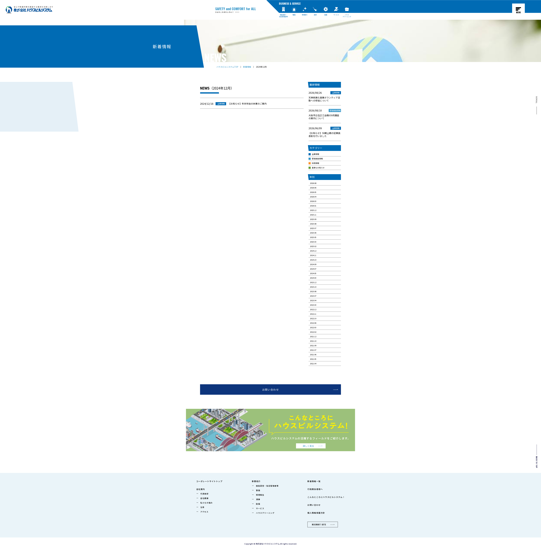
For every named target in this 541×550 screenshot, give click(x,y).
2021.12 (313, 336)
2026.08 (313, 183)
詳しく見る (308, 446)
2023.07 (313, 296)
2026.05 (313, 192)
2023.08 (313, 291)
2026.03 (313, 201)
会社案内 (200, 489)
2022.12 (313, 309)
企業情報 (315, 154)
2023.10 (313, 287)
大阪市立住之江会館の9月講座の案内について (324, 117)
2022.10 (313, 318)
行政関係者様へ (315, 489)
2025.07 (313, 228)
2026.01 (313, 206)
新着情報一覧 (314, 481)
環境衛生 (304, 15)
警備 (294, 15)
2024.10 (313, 260)
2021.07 (313, 350)
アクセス (204, 511)
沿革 (202, 507)
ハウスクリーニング (347, 15)
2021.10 (313, 341)
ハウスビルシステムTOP (227, 66)
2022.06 (313, 323)
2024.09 (313, 264)
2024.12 (313, 251)
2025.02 (313, 246)
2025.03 (313, 242)
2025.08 (313, 224)
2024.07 (313, 269)
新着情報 (247, 66)
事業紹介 (256, 481)
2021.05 (313, 359)
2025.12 (313, 210)
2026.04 (313, 197)
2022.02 (313, 332)
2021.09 (313, 345)
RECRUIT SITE (319, 524)
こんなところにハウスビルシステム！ (326, 497)
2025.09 (313, 219)
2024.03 (313, 278)
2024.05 (313, 273)
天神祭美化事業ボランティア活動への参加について (324, 99)
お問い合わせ (270, 389)
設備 (325, 15)
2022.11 (313, 314)
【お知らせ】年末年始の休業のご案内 (247, 103)
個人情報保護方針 (316, 512)
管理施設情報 (317, 159)
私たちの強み (206, 502)
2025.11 (313, 215)
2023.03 (313, 305)
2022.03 (313, 327)
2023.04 (313, 300)
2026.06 (313, 188)
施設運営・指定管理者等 (283, 15)
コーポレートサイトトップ (209, 481)
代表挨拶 (204, 493)
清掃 (315, 15)
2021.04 (313, 363)
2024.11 (313, 255)
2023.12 (313, 282)
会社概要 (204, 498)
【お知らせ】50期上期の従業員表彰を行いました (324, 135)
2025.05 (313, 237)
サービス (336, 15)
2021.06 (313, 354)
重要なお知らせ (318, 168)
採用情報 (315, 163)
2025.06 (313, 233)
